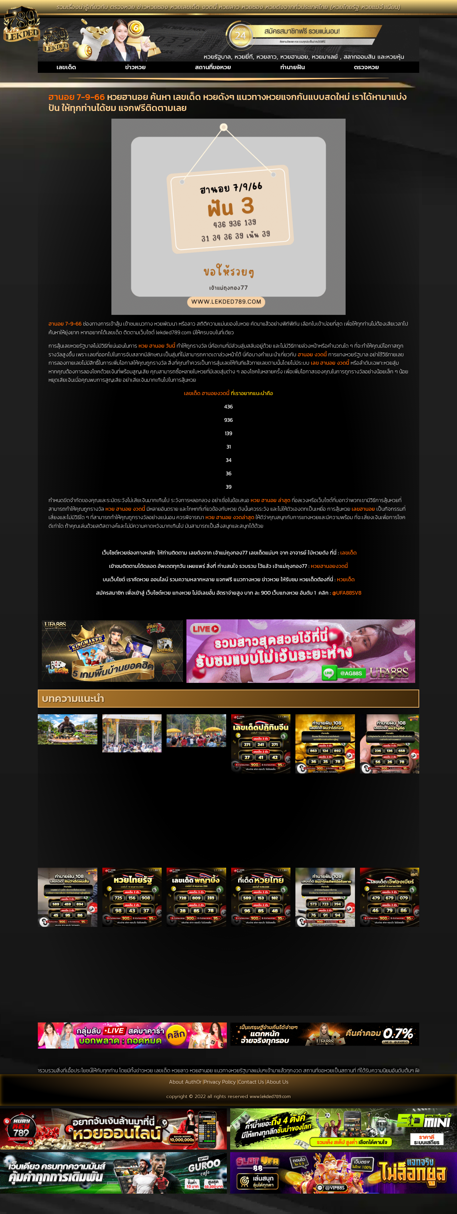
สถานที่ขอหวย (213, 67)
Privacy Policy (220, 1082)
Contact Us (251, 1082)
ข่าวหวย (135, 67)
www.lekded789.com (270, 1096)
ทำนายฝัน (292, 67)
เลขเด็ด (66, 67)
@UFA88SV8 (346, 593)
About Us (277, 1082)
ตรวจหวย (366, 67)
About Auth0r (185, 1082)
